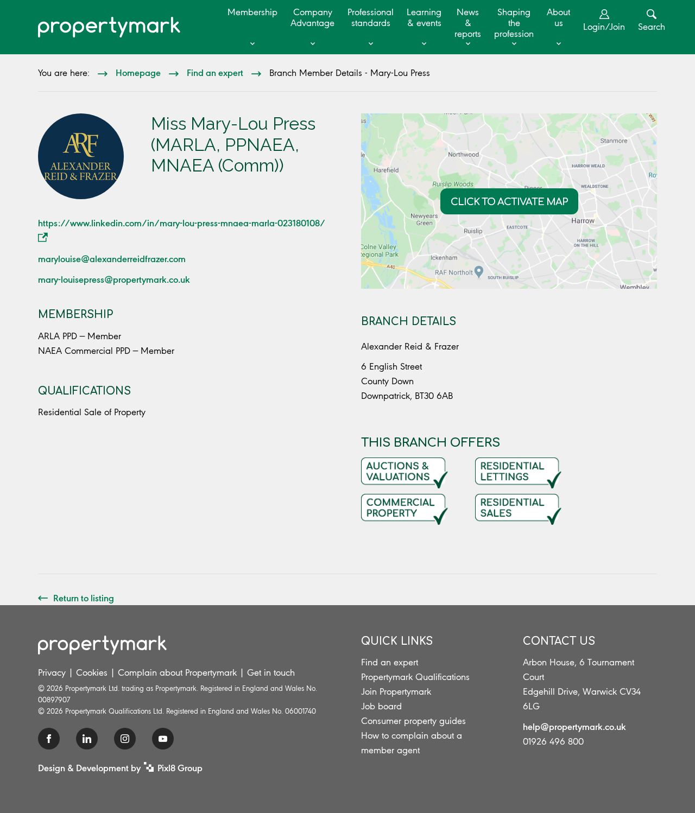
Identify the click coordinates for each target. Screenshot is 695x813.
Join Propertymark (396, 691)
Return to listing (83, 597)
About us (558, 17)
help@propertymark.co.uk (574, 726)
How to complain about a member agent (411, 742)
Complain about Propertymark (177, 672)
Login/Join (604, 26)
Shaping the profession (514, 23)
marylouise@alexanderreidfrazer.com (112, 258)
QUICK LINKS (397, 641)
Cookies (92, 672)
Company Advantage (312, 17)
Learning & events (424, 17)
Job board (381, 706)
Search (651, 26)
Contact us (559, 641)
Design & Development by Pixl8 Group (120, 767)
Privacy (52, 672)
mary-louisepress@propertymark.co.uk (114, 278)
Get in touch (271, 672)
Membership (252, 12)
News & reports (467, 23)
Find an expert (215, 72)
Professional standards (371, 17)
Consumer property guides (413, 720)
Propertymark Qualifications (415, 676)
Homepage (138, 72)
